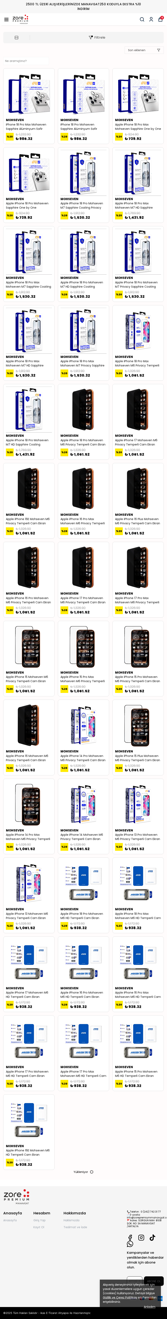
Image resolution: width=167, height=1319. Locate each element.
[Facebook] (130, 1237)
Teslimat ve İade (75, 1227)
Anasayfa (10, 1220)
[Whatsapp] (130, 1244)
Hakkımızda (71, 1220)
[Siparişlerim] (151, 19)
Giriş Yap (39, 1220)
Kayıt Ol (38, 1227)
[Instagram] (141, 1237)
